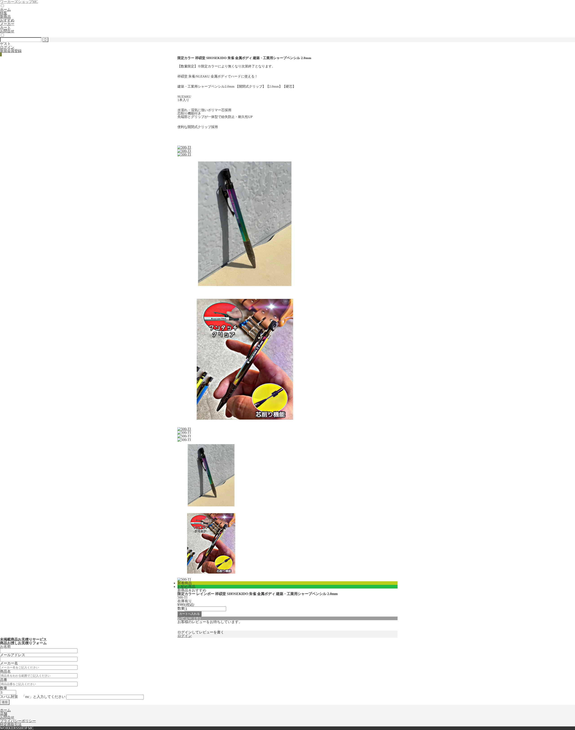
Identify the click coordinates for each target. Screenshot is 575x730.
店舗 (3, 714)
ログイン (7, 47)
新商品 (5, 17)
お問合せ (7, 31)
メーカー (7, 24)
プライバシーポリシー (18, 721)
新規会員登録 (11, 51)
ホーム (5, 9)
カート (5, 27)
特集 (3, 13)
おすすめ (7, 20)
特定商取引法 (11, 724)
